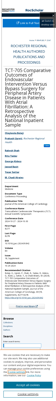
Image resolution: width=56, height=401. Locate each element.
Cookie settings (16, 372)
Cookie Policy (34, 375)
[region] (28, 375)
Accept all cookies (28, 385)
